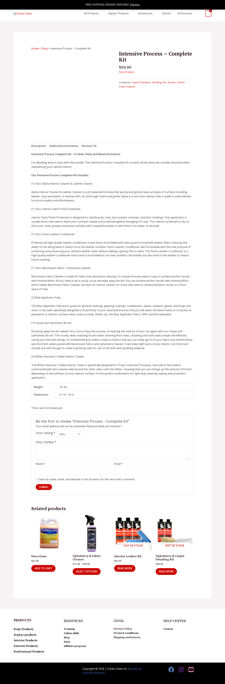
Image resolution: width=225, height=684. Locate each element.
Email (118, 464)
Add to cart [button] (43, 568)
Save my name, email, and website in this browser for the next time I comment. (87, 479)
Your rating (45, 433)
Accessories (145, 13)
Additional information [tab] (64, 146)
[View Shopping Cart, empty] (208, 13)
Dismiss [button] (135, 4)
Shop (44, 48)
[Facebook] (171, 669)
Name (40, 464)
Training (69, 628)
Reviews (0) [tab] (89, 146)
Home (35, 48)
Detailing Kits (159, 82)
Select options (86, 571)
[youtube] (191, 669)
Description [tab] (38, 146)
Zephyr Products (118, 13)
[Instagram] (181, 669)
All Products (91, 13)
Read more (124, 568)
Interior (172, 82)
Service (166, 13)
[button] (200, 13)
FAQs (67, 641)
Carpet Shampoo (141, 82)
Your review (46, 442)
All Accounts (184, 13)
